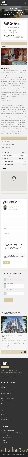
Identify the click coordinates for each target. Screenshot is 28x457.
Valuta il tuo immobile (7, 391)
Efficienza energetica (8, 144)
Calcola (8, 300)
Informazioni (5, 138)
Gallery (4, 43)
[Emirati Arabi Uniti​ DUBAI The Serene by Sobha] (14, 324)
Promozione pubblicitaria (8, 398)
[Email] (25, 352)
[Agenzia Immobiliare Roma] (6, 365)
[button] (15, 293)
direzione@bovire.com (8, 442)
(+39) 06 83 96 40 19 (7, 437)
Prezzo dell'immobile (9, 276)
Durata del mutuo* (8, 290)
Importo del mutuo (8, 283)
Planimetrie (5, 46)
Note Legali (5, 417)
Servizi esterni (6, 147)
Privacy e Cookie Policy (8, 419)
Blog (4, 414)
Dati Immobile (5, 141)
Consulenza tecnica (6, 393)
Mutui (3, 396)
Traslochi (4, 403)
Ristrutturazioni (5, 401)
